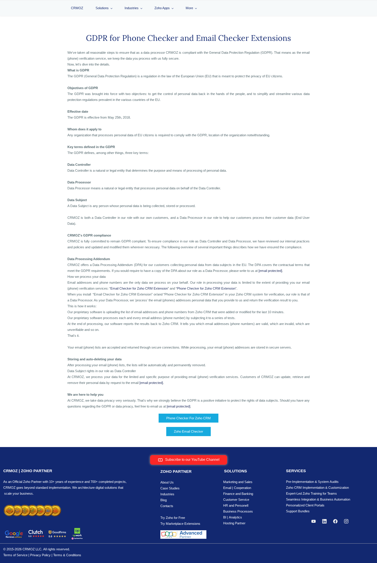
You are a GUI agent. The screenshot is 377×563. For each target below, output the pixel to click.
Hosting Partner (234, 523)
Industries (132, 8)
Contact (165, 506)
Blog (163, 500)
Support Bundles (298, 511)
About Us (167, 482)
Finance (229, 494)
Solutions (102, 8)
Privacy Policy (40, 555)
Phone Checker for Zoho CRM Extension (206, 288)
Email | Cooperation (237, 488)
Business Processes (238, 511)
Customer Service (236, 499)
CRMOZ (77, 8)
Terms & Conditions (67, 555)
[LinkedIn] (324, 521)
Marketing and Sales (237, 482)
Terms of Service (15, 555)
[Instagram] (346, 521)
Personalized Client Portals (305, 505)
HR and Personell (235, 505)
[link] (32, 506)
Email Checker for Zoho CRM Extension (139, 288)
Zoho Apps (162, 8)
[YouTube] (313, 521)
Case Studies (170, 488)
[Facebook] (335, 521)
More (189, 8)
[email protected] (270, 271)
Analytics (235, 517)
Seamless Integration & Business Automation (318, 499)
